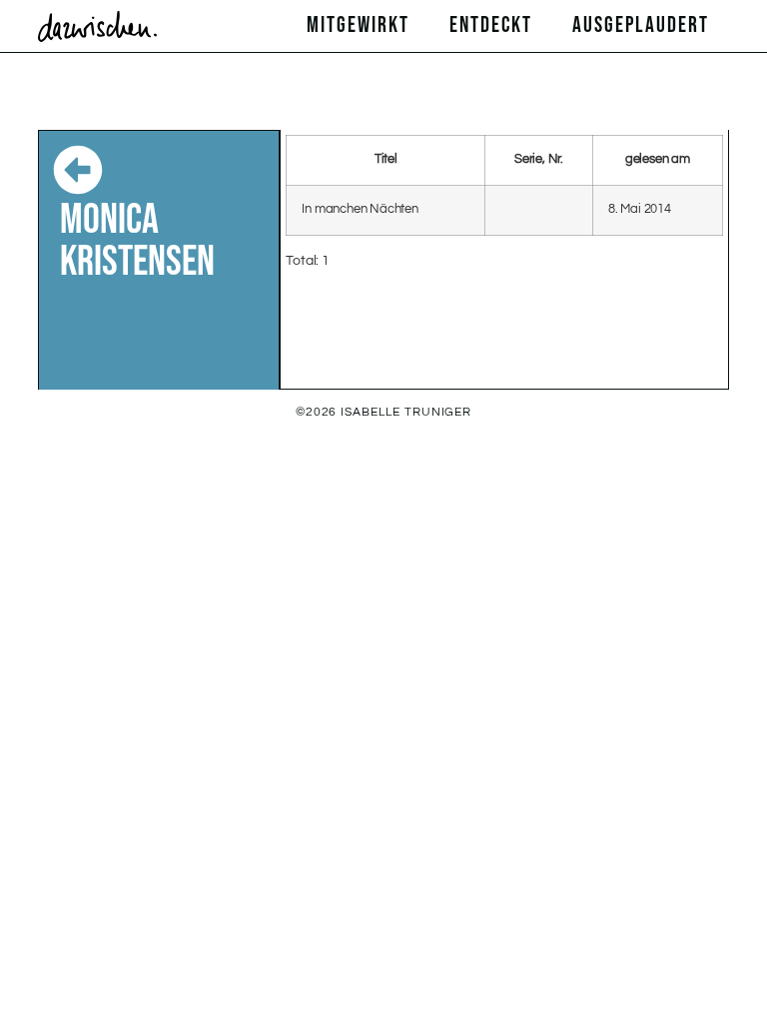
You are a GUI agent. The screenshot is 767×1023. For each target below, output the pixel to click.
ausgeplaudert (640, 25)
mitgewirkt (358, 25)
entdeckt (490, 25)
